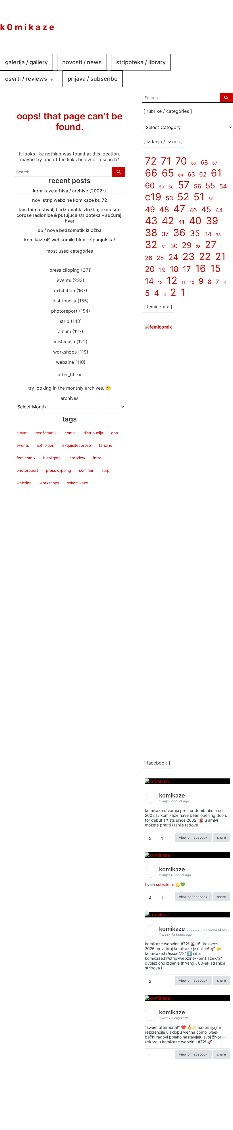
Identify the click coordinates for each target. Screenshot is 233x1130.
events (64, 280)
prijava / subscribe (93, 78)
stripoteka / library (141, 62)
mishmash (64, 341)
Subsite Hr (165, 884)
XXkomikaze (77, 483)
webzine (65, 362)
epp (114, 433)
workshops (65, 352)
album (64, 331)
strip (64, 321)
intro (97, 458)
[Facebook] (187, 23)
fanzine (105, 445)
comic (70, 433)
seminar (86, 470)
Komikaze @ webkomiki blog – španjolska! (69, 239)
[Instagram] (204, 23)
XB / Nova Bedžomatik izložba (69, 230)
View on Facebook (193, 837)
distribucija (64, 301)
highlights (52, 458)
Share (221, 837)
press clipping (64, 270)
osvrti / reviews (26, 78)
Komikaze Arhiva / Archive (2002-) (69, 191)
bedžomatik (46, 433)
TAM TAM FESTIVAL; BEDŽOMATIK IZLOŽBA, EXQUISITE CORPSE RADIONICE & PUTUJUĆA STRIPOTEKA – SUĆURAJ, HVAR (69, 215)
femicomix (25, 458)
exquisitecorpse (76, 445)
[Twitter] (221, 23)
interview (76, 458)
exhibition (64, 290)
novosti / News (82, 62)
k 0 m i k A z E (27, 27)
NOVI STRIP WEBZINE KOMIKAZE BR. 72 (69, 200)
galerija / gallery (26, 62)
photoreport (64, 311)
